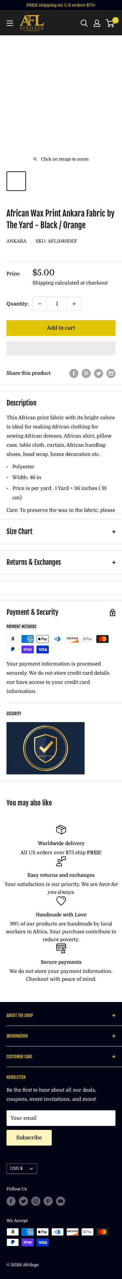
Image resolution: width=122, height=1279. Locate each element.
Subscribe (29, 1138)
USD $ (16, 1168)
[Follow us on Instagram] (35, 1201)
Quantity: (18, 304)
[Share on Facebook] (73, 373)
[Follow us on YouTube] (60, 1201)
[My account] (97, 23)
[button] (61, 348)
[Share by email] (110, 373)
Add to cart (61, 328)
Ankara (16, 241)
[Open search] (84, 23)
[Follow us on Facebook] (11, 1201)
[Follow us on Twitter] (23, 1201)
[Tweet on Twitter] (98, 373)
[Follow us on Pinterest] (48, 1201)
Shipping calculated (56, 283)
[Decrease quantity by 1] (40, 304)
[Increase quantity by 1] (74, 304)
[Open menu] (10, 23)
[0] (110, 23)
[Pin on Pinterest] (86, 373)
